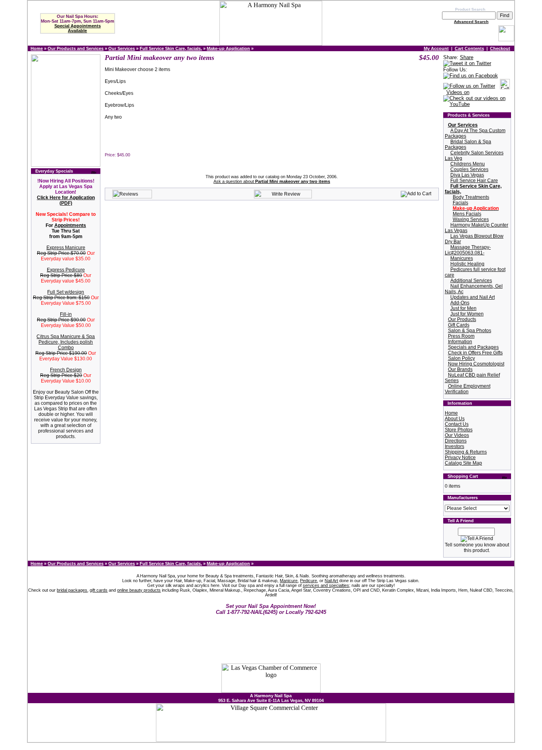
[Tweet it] (467, 64)
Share (466, 57)
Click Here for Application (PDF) (66, 200)
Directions (456, 441)
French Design (66, 370)
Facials (460, 203)
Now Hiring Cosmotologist (476, 364)
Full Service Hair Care (474, 180)
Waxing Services (471, 219)
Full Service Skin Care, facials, (171, 48)
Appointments (70, 225)
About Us (455, 418)
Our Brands (460, 369)
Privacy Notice (460, 457)
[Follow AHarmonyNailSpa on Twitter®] (469, 86)
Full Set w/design (65, 292)
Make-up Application (228, 48)
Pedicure (308, 580)
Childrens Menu (467, 164)
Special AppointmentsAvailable (77, 28)
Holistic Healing (467, 264)
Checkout (500, 48)
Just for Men (463, 308)
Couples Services (469, 169)
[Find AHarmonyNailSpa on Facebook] (470, 76)
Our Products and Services (76, 48)
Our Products (462, 319)
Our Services (121, 48)
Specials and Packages (473, 347)
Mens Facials (467, 214)
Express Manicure (65, 247)
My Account (436, 48)
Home (37, 48)
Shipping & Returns (466, 452)
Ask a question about (271, 181)
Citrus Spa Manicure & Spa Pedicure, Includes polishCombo (66, 342)
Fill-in (66, 314)
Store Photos (459, 430)
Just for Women (467, 314)
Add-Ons (459, 303)
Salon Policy (461, 358)
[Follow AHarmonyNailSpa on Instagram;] (505, 86)
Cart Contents (469, 48)
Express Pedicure (66, 270)
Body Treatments (471, 197)
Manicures (461, 258)
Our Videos (457, 435)
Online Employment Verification (467, 388)
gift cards (99, 590)
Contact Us (457, 424)
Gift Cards (458, 325)
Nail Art (331, 580)
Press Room (461, 336)
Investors (454, 446)
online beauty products (139, 590)
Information (460, 341)
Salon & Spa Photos (469, 330)
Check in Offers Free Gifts (475, 353)
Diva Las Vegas (467, 175)
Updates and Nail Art (472, 297)
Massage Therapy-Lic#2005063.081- (468, 250)
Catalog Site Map (463, 463)
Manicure (289, 580)
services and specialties (326, 585)
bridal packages (72, 590)
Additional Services (471, 280)
